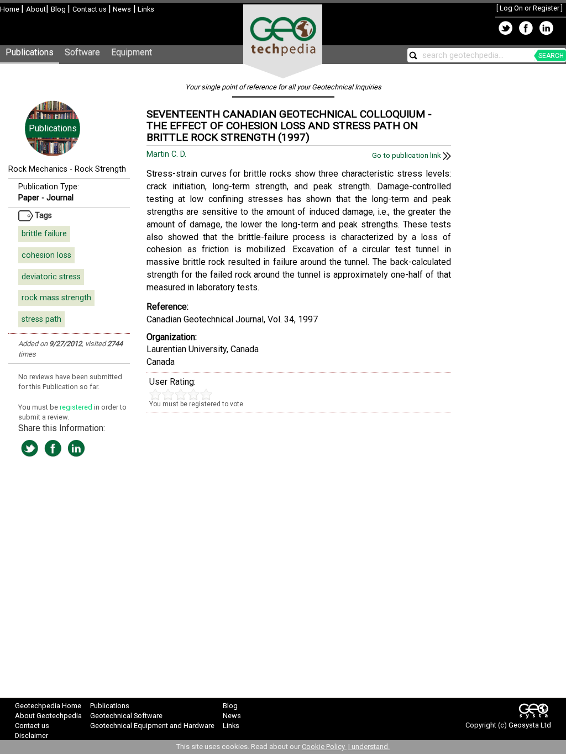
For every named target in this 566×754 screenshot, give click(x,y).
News (121, 9)
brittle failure (44, 233)
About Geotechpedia (48, 715)
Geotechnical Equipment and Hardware (152, 725)
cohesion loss (46, 255)
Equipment (131, 52)
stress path (41, 319)
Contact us (90, 9)
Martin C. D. (167, 154)
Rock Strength (100, 169)
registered (77, 407)
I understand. (369, 746)
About (36, 9)
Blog (59, 9)
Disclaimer (31, 735)
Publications (30, 52)
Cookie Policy (324, 746)
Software (82, 52)
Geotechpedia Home (48, 706)
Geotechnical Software (126, 715)
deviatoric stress (51, 277)
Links (145, 9)
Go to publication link (407, 155)
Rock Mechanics (37, 169)
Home (10, 9)
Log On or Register (529, 8)
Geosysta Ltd (530, 725)
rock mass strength (56, 297)
